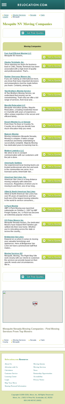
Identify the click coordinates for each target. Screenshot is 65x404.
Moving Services (19, 15)
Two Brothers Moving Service (17, 91)
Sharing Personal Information (15, 386)
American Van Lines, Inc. (15, 177)
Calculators (9, 370)
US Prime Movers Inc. (14, 220)
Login (7, 380)
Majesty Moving (11, 134)
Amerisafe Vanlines (13, 163)
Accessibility (38, 376)
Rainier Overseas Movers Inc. (17, 76)
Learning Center (11, 376)
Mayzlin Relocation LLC (14, 105)
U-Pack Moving (11, 206)
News (35, 370)
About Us (8, 364)
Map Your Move (11, 383)
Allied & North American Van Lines (19, 191)
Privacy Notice (38, 380)
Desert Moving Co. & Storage (17, 122)
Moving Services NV (13, 253)
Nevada (33, 15)
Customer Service (11, 373)
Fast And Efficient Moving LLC (17, 53)
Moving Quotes (39, 364)
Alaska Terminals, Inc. (14, 62)
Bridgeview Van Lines (14, 237)
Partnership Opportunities (42, 373)
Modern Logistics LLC (14, 151)
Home (6, 15)
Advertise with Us (11, 367)
